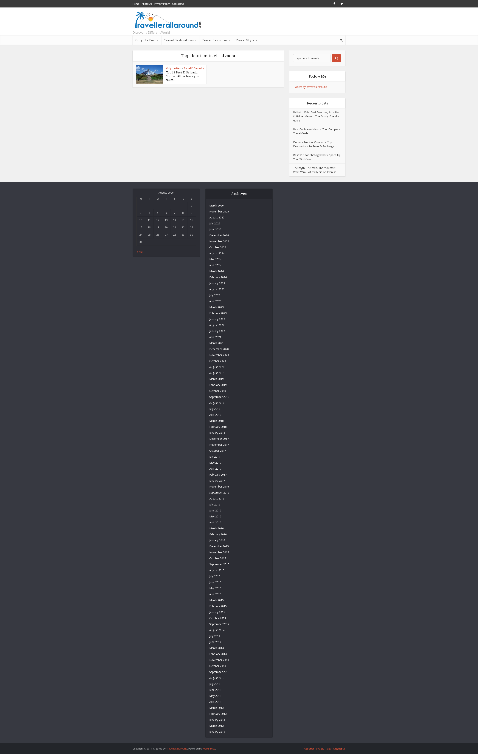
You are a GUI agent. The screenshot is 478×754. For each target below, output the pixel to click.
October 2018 (217, 391)
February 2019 (218, 385)
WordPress (209, 748)
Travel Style (245, 40)
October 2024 (217, 247)
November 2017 (219, 444)
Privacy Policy (162, 3)
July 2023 (214, 295)
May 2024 (215, 259)
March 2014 (216, 648)
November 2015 (219, 552)
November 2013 (219, 660)
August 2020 (216, 367)
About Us (147, 3)
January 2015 (217, 612)
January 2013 (217, 719)
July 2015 (214, 576)
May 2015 (215, 588)
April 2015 (215, 594)
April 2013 (215, 702)
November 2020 (219, 355)
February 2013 (218, 714)
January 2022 (217, 331)
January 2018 (217, 432)
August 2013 (216, 678)
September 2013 (219, 672)
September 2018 (219, 397)
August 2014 (216, 630)
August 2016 (216, 498)
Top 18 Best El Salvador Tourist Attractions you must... (182, 76)
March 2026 (216, 205)
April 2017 (215, 468)
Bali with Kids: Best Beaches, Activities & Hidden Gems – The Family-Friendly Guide (316, 116)
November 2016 (219, 486)
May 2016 (215, 516)
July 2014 (214, 636)
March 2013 (216, 708)
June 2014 (215, 642)
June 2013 (215, 690)
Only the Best (145, 40)
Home (136, 3)
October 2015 (217, 558)
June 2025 (215, 229)
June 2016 (215, 510)
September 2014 (219, 624)
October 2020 (217, 361)
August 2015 (216, 570)
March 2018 (216, 421)
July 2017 (214, 456)
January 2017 (217, 480)
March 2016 (216, 528)
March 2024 (216, 271)
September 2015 (219, 564)
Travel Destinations (179, 40)
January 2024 (217, 283)
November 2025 (219, 211)
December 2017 (219, 438)
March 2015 (216, 600)
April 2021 (215, 337)
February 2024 (218, 277)
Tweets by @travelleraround (310, 87)
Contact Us (178, 3)
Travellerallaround (176, 748)
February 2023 (218, 313)
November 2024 (219, 241)
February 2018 (218, 426)
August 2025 (216, 217)
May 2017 (215, 462)
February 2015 (218, 606)
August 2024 (216, 253)
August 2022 (216, 325)
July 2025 (214, 223)
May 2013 (215, 696)
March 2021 (216, 343)
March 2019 (216, 379)
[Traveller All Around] (168, 19)
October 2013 (217, 666)
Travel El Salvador (194, 68)
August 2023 (216, 289)
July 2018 (214, 409)
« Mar (139, 251)
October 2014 (217, 618)
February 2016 (218, 534)
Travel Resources (214, 40)
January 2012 (217, 731)
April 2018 (215, 415)
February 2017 (218, 474)
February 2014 (218, 654)
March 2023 (216, 307)
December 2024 (219, 235)
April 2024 (215, 265)
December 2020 (219, 349)
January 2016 (217, 540)
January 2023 (217, 319)
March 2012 (216, 725)
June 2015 (215, 582)
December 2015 (219, 546)
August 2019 (216, 373)
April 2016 (215, 522)
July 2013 (214, 684)
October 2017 (217, 450)
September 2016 (219, 492)
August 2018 (216, 403)
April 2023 (215, 301)
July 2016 (214, 504)
